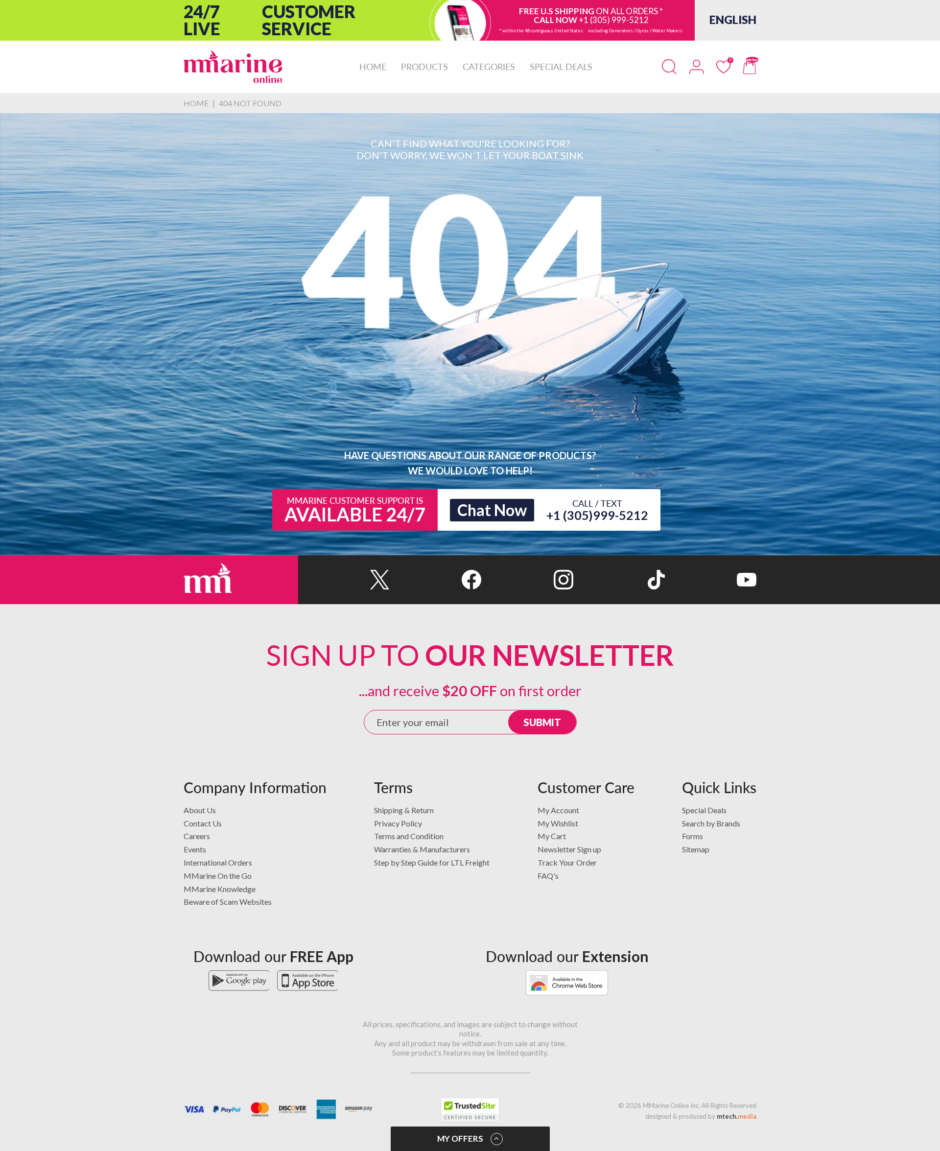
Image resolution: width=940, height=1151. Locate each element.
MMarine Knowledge (220, 888)
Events (195, 849)
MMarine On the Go (218, 875)
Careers (197, 836)
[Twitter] (344, 580)
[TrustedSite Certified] (470, 1110)
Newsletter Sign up (569, 849)
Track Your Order (567, 862)
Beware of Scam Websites (228, 901)
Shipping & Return (404, 810)
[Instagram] (527, 580)
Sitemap (695, 849)
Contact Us (203, 823)
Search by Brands (711, 823)
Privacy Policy (398, 823)
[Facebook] (435, 580)
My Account (558, 810)
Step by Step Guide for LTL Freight (432, 862)
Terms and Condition (409, 836)
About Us (200, 810)
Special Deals (704, 810)
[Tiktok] (619, 580)
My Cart (552, 836)
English (732, 20)
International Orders (218, 862)
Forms (692, 836)
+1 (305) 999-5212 (614, 20)
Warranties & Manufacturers (422, 849)
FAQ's (548, 875)
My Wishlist (558, 823)
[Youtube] (710, 580)
